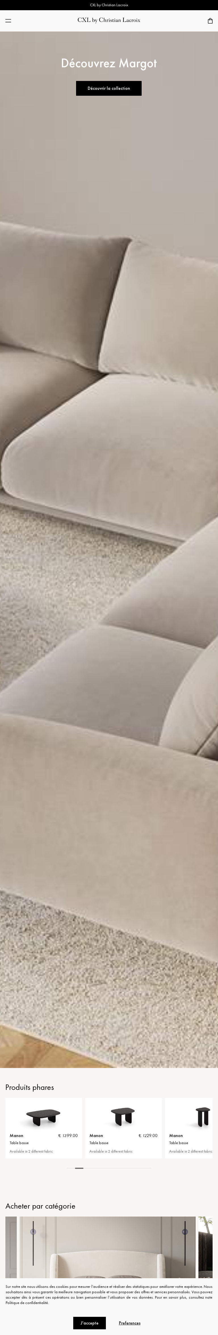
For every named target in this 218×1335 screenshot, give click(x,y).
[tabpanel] (43, 1128)
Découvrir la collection (109, 88)
